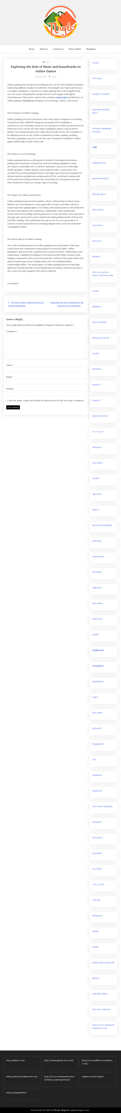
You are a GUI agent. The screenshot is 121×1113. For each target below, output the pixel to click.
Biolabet (96, 256)
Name (9, 365)
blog (47, 62)
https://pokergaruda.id (58, 1079)
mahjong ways (99, 162)
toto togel (97, 78)
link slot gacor (99, 194)
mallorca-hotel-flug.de (93, 1076)
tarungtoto (98, 665)
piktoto (95, 978)
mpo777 (95, 509)
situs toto (97, 241)
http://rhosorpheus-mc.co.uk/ (59, 1060)
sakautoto (97, 775)
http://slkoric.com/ (15, 1060)
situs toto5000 (99, 322)
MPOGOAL (97, 619)
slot (94, 759)
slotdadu (96, 369)
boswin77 (96, 384)
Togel (95, 697)
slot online (97, 463)
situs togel (61, 97)
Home (31, 49)
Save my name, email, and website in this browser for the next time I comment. (46, 400)
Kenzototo (97, 225)
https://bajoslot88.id (16, 1092)
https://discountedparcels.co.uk (22, 1076)
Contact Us (58, 49)
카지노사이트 (98, 884)
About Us (44, 49)
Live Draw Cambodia (102, 806)
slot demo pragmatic (102, 525)
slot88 (95, 931)
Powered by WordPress (42, 1110)
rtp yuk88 (97, 868)
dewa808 (96, 572)
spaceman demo (100, 416)
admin (54, 77)
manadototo (98, 556)
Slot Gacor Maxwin (101, 1009)
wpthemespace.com (79, 1110)
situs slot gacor (97, 432)
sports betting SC (100, 178)
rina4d (95, 634)
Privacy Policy (75, 49)
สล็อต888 (96, 306)
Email (9, 377)
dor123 (95, 62)
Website (10, 388)
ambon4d (96, 587)
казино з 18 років (100, 94)
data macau (97, 209)
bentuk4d (97, 853)
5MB (94, 147)
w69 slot (96, 900)
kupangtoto (98, 681)
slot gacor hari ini (100, 338)
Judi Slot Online (100, 993)
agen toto (97, 494)
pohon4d (96, 541)
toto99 (95, 353)
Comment (11, 331)
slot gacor (97, 447)
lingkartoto (98, 650)
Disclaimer (91, 49)
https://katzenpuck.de (103, 962)
